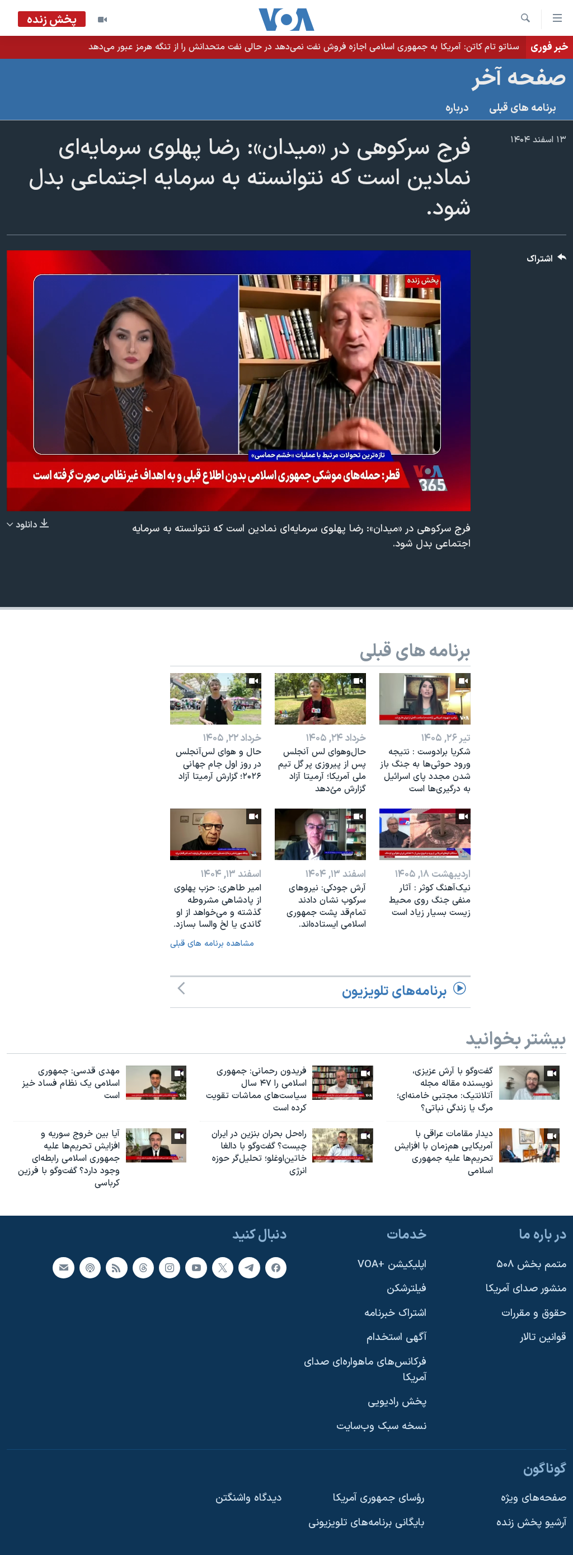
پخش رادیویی (397, 1401)
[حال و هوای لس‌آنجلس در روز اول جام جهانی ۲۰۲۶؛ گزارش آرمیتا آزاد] (215, 699)
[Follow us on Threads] (143, 1267)
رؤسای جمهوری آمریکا (378, 1498)
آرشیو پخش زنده (531, 1522)
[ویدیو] (102, 19)
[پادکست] (90, 1267)
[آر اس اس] (116, 1267)
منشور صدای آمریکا (526, 1288)
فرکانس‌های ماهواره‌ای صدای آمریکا (365, 1370)
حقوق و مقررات (533, 1312)
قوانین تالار (543, 1337)
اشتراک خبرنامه (395, 1312)
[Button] (547, 261)
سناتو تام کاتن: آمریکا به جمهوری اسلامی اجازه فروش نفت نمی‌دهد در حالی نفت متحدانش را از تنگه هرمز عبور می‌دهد (303, 47)
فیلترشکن (406, 1288)
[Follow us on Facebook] (275, 1267)
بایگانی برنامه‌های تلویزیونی (366, 1522)
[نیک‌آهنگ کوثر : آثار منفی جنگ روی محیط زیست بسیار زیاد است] (425, 834)
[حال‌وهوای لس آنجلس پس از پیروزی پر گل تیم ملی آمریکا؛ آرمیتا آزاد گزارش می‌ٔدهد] (320, 699)
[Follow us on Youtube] (195, 1267)
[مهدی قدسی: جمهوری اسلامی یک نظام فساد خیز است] (156, 1083)
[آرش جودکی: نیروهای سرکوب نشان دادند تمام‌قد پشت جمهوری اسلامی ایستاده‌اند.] (320, 834)
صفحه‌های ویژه (533, 1498)
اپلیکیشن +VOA (392, 1264)
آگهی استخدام (396, 1337)
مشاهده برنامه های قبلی (212, 944)
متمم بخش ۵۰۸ (531, 1264)
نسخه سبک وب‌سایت (381, 1426)
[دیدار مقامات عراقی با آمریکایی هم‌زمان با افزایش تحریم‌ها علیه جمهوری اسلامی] (529, 1145)
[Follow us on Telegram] (249, 1267)
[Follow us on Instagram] (169, 1267)
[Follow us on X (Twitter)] (222, 1267)
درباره (457, 108)
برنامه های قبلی (522, 108)
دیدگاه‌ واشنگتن (248, 1498)
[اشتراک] (63, 1267)
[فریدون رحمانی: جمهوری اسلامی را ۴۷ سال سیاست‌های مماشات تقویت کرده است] (342, 1083)
